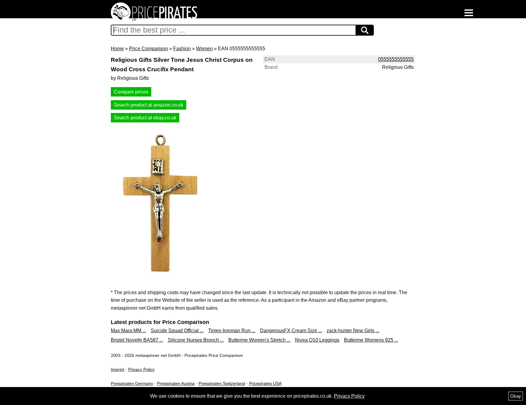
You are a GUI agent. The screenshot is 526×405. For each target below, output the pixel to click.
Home (117, 48)
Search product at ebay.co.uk (145, 117)
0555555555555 (396, 59)
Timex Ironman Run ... (231, 330)
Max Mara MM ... (128, 330)
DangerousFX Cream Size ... (291, 330)
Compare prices (131, 91)
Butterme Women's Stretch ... (259, 340)
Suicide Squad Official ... (177, 330)
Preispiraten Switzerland (221, 383)
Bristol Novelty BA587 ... (137, 340)
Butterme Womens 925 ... (371, 340)
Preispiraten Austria (176, 383)
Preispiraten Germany (132, 383)
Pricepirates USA (265, 383)
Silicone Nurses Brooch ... (196, 340)
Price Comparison (148, 48)
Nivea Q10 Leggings (317, 340)
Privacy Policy (141, 369)
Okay (515, 396)
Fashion (182, 48)
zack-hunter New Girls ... (353, 330)
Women (204, 48)
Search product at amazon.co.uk (148, 104)
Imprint (117, 369)
